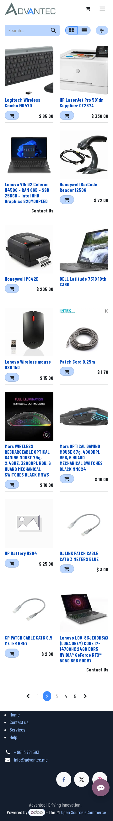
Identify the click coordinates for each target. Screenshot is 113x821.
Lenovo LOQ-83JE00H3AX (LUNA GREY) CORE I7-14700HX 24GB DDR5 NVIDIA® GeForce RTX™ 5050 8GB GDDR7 (84, 649)
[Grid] (71, 30)
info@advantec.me (31, 759)
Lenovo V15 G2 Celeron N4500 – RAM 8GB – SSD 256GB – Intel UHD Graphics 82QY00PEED (27, 192)
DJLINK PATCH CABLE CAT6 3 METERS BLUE (79, 556)
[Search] (53, 30)
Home (15, 714)
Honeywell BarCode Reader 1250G (78, 187)
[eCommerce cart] (88, 9)
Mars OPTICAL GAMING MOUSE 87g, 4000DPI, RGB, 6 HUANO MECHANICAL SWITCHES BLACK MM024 (81, 457)
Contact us (19, 722)
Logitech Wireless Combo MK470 (22, 102)
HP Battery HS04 (21, 553)
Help (13, 737)
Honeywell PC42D (22, 279)
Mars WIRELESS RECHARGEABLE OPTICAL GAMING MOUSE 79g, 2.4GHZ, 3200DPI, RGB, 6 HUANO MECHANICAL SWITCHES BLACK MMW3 (28, 460)
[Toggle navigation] (102, 9)
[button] (12, 115)
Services (17, 729)
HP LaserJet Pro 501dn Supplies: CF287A (82, 102)
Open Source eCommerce (83, 812)
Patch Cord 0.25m (77, 362)
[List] (84, 30)
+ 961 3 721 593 (26, 752)
